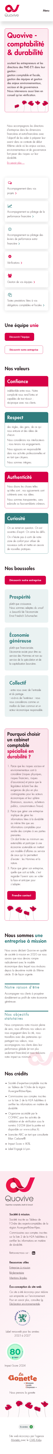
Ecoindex (26, 1427)
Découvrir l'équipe (19, 336)
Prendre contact (21, 895)
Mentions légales (18, 1278)
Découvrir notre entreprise (24, 349)
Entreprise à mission (19, 1267)
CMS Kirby (35, 1440)
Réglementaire (16, 1272)
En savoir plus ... (16, 162)
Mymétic (16, 1440)
